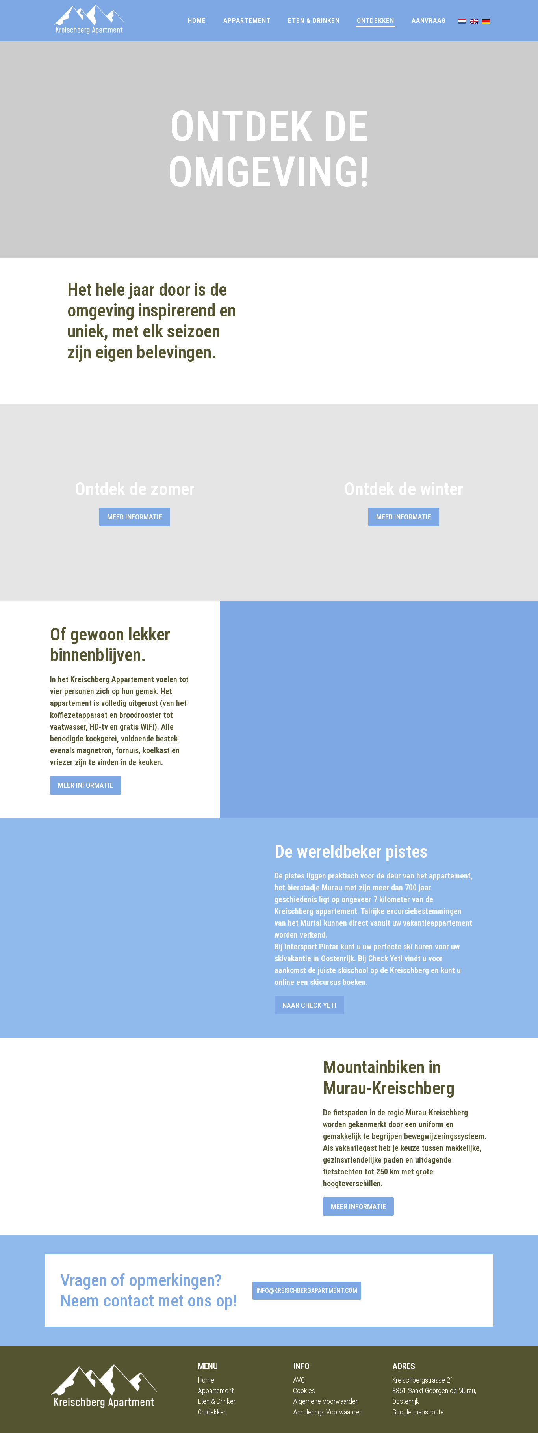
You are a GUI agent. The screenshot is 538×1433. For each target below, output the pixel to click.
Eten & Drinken (313, 20)
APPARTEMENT (247, 20)
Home (197, 20)
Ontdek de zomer (135, 488)
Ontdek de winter (403, 488)
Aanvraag (429, 20)
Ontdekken (375, 20)
